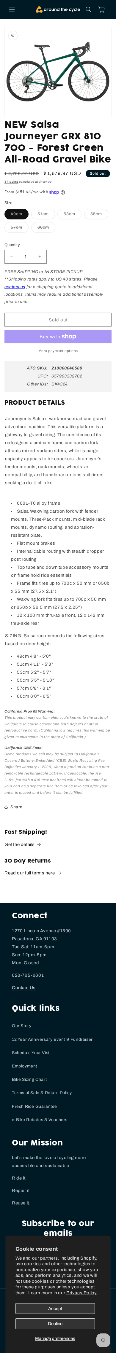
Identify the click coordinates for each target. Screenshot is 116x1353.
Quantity (12, 245)
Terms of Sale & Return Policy (42, 1093)
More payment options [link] (58, 351)
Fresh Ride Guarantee (34, 1106)
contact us (14, 287)
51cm (46, 215)
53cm (72, 215)
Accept (55, 1308)
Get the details (19, 844)
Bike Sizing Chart (29, 1079)
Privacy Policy (81, 1292)
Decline (55, 1323)
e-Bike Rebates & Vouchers (40, 1120)
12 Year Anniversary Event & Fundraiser (52, 1039)
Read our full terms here (29, 873)
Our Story (21, 1026)
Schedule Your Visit (31, 1053)
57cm (20, 229)
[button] (11, 9)
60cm (46, 229)
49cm (20, 215)
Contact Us (24, 987)
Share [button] (16, 807)
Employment (24, 1066)
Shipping (11, 181)
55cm (99, 215)
